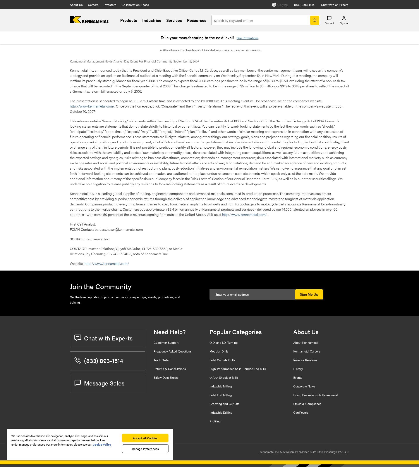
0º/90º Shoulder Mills (224, 377)
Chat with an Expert (334, 4)
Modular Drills (219, 351)
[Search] (314, 20)
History (298, 368)
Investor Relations (305, 360)
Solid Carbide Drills (222, 360)
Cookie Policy (102, 444)
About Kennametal (305, 342)
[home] (89, 21)
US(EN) (282, 4)
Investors (110, 4)
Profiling (215, 421)
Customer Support (166, 342)
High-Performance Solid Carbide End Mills (238, 368)
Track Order (162, 360)
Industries (151, 20)
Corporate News (304, 386)
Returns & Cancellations (170, 368)
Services (174, 20)
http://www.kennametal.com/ (92, 106)
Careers (93, 4)
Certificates (300, 412)
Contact (329, 23)
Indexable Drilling (221, 412)
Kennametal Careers (306, 351)
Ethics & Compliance (307, 403)
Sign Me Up (309, 294)
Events (297, 377)
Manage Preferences (145, 449)
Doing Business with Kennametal (315, 395)
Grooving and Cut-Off (224, 403)
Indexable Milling (221, 386)
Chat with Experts (108, 337)
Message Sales (104, 382)
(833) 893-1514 (304, 4)
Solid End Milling (221, 395)
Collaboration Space (135, 4)
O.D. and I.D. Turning (224, 342)
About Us (76, 4)
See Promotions (248, 38)
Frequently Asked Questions (173, 351)
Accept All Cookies (145, 438)
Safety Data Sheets (166, 377)
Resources (196, 20)
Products (128, 20)
